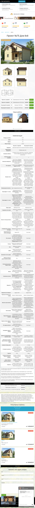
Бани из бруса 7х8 (17, 410)
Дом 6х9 (2, 440)
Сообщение (3, 482)
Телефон (2, 475)
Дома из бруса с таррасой (17, 407)
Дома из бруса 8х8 (17, 408)
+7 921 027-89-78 (4, 1)
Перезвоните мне (21, 1)
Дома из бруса (7, 32)
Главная (2, 32)
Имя (2, 471)
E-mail (2, 479)
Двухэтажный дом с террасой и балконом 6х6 (9, 422)
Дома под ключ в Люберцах (19, 14)
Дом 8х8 (2, 458)
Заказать (31, 99)
